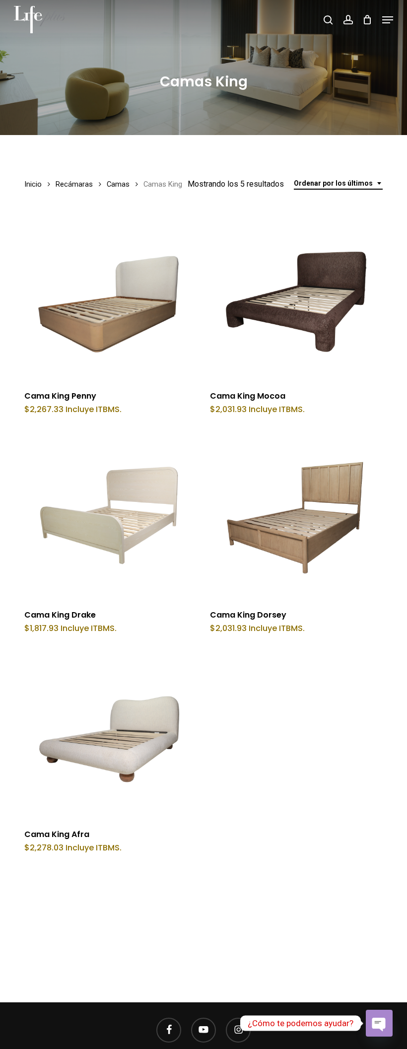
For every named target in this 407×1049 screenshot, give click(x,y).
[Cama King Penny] (110, 296)
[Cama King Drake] (110, 515)
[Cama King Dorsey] (295, 515)
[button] (387, 20)
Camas (118, 184)
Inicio (33, 184)
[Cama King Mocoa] (295, 296)
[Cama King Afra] (110, 734)
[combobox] (338, 183)
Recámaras (74, 184)
